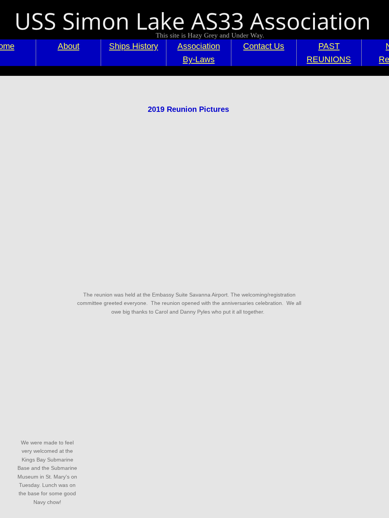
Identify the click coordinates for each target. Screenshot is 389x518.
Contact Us (263, 46)
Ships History (133, 46)
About (68, 46)
